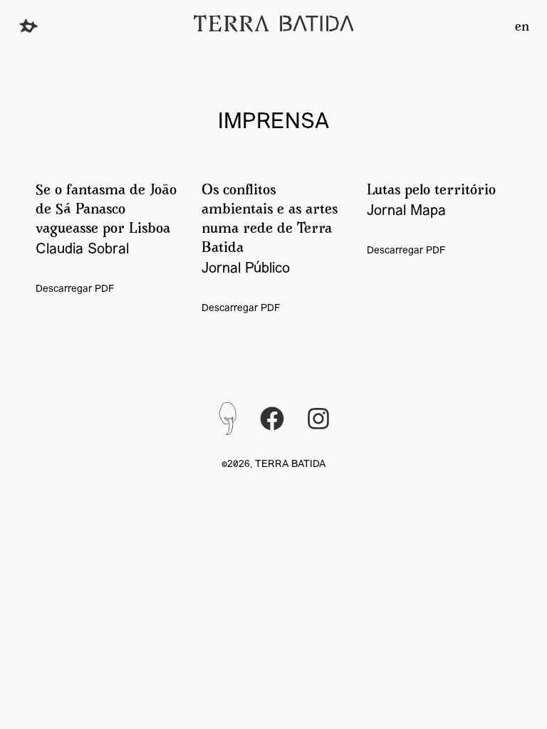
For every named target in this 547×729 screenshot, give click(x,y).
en (522, 27)
